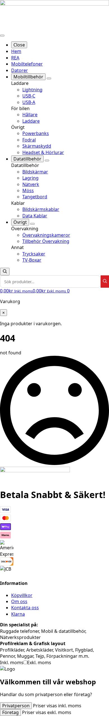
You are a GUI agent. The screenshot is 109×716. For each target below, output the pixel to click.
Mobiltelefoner (27, 64)
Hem (16, 51)
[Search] (105, 281)
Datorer (19, 70)
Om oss (19, 601)
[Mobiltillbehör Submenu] (49, 78)
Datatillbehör (27, 159)
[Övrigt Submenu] (32, 224)
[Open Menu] (2, 35)
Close (19, 45)
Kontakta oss (25, 608)
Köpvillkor (21, 595)
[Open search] (5, 271)
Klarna (18, 614)
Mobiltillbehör (28, 77)
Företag (10, 712)
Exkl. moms (39, 662)
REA (15, 58)
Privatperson (16, 706)
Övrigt (20, 222)
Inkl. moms (11, 662)
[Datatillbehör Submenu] (47, 160)
